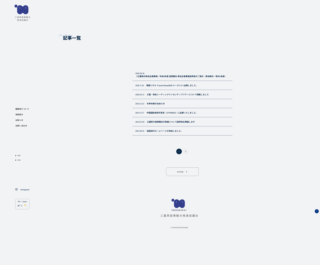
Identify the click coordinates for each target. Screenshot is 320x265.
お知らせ (19, 120)
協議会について (22, 108)
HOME (180, 171)
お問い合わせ (21, 125)
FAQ (18, 160)
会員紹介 (19, 114)
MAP (18, 155)
